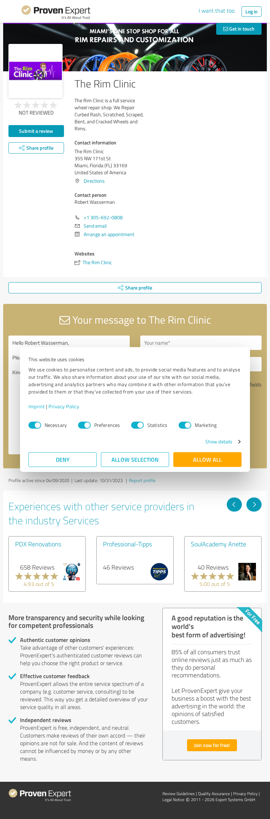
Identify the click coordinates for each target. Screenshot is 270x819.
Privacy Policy (64, 406)
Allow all (207, 459)
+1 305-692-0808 (103, 217)
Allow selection (135, 459)
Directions (94, 180)
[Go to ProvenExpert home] (55, 13)
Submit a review (36, 131)
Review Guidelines (178, 794)
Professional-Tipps (127, 544)
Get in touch (241, 28)
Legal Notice (173, 799)
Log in (251, 11)
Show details (218, 441)
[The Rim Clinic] (35, 71)
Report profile (142, 480)
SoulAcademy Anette (218, 544)
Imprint (36, 406)
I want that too (216, 10)
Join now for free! (212, 745)
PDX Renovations (38, 544)
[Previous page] (234, 505)
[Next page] (254, 505)
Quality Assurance (214, 794)
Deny (63, 459)
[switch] (84, 425)
